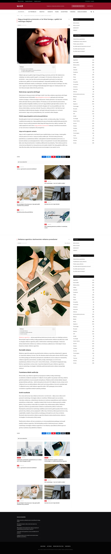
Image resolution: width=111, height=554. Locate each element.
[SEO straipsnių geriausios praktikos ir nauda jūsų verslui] (57, 215)
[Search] (91, 11)
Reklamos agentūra (24, 337)
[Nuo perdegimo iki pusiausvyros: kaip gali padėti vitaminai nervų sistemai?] (30, 193)
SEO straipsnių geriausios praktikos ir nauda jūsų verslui (55, 227)
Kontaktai (90, 6)
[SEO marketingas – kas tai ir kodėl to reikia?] (57, 172)
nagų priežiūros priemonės (42, 125)
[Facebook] (12, 69)
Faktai (74, 74)
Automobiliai (32, 11)
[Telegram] (12, 73)
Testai (74, 135)
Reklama (75, 111)
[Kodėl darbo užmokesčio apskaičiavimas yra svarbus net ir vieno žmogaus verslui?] (30, 449)
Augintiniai (64, 11)
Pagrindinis (21, 11)
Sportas (75, 123)
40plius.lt (75, 30)
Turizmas (72, 11)
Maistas (42, 11)
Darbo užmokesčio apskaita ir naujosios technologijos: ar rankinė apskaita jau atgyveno (55, 460)
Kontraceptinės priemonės (79, 94)
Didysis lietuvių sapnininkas (79, 39)
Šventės (75, 130)
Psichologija (75, 106)
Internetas (75, 89)
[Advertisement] (53, 526)
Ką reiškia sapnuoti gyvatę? (79, 48)
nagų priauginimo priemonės (42, 97)
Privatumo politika (78, 6)
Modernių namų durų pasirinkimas (25, 212)
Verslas (74, 142)
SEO (69, 25)
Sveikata (50, 11)
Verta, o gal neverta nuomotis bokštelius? (27, 169)
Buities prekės (76, 64)
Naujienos (75, 103)
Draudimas (75, 72)
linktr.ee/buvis (76, 22)
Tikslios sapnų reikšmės (78, 43)
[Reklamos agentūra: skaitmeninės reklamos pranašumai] (43, 325)
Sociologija (75, 118)
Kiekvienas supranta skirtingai (27, 68)
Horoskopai (75, 84)
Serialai (74, 116)
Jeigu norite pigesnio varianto (28, 71)
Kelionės (75, 91)
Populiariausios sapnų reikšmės (80, 41)
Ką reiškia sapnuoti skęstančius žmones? (82, 46)
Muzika (74, 99)
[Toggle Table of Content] (52, 67)
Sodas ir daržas (82, 11)
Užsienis (75, 140)
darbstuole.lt (76, 27)
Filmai (57, 11)
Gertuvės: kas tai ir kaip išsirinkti (51, 204)
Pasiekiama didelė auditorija (26, 332)
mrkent (19, 25)
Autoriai (49, 546)
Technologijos (76, 133)
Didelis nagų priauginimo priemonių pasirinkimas (32, 70)
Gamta (74, 79)
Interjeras (75, 86)
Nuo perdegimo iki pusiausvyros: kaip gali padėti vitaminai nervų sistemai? (28, 205)
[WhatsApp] (12, 76)
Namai (74, 101)
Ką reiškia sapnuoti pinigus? (79, 51)
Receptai (75, 108)
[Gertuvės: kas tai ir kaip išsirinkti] (57, 193)
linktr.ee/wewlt (76, 25)
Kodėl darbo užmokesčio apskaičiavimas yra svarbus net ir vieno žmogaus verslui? (29, 460)
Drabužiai (75, 69)
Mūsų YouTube (21, 1)
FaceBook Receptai (28, 1)
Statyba (75, 125)
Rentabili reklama (24, 330)
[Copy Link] (12, 79)
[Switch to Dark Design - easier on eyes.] (93, 11)
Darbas (74, 67)
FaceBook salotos (37, 1)
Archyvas (42, 546)
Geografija (75, 81)
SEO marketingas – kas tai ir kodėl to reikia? (54, 183)
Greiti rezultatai (24, 333)
